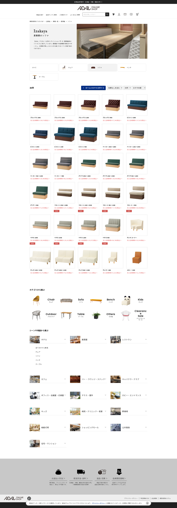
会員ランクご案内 (51, 15)
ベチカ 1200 (82, 238)
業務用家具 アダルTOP (37, 21)
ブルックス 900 (107, 118)
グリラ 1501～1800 (84, 176)
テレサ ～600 (107, 270)
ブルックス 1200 (84, 118)
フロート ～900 (131, 205)
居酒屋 (63, 21)
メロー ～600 (131, 270)
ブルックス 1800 (35, 118)
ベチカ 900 (106, 238)
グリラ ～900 (34, 205)
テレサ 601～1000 (84, 270)
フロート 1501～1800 (61, 205)
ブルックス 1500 (59, 118)
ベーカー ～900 (59, 176)
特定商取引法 (145, 498)
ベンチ (129, 67)
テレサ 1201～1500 (36, 270)
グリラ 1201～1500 (109, 176)
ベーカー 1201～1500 (133, 147)
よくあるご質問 (75, 15)
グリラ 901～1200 (132, 176)
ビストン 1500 (34, 147)
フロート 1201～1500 (85, 205)
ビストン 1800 (131, 118)
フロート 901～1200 (109, 205)
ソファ (100, 67)
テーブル (42, 77)
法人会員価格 (40, 120)
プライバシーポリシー (131, 498)
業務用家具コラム (165, 498)
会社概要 (154, 498)
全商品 (48, 21)
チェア (70, 67)
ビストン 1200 (58, 147)
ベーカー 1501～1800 (109, 147)
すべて (34, 67)
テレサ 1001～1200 (60, 270)
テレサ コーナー (132, 238)
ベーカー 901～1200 (36, 176)
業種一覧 (56, 21)
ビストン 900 (83, 147)
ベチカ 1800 (34, 238)
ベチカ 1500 (58, 238)
